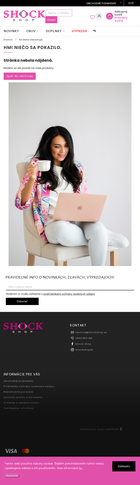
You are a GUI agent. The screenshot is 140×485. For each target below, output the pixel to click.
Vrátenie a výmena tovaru (21, 402)
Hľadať (51, 19)
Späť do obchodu (19, 76)
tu (80, 468)
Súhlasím (124, 466)
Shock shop (83, 343)
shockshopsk (84, 349)
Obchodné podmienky (101, 3)
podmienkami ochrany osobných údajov (69, 294)
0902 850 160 (83, 338)
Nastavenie (12, 475)
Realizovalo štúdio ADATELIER (100, 429)
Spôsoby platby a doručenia (23, 397)
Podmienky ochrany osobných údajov (29, 386)
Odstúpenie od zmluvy (19, 408)
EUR (131, 3)
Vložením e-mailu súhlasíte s (50, 294)
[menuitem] (13, 31)
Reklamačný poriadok (18, 391)
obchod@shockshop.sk (91, 332)
